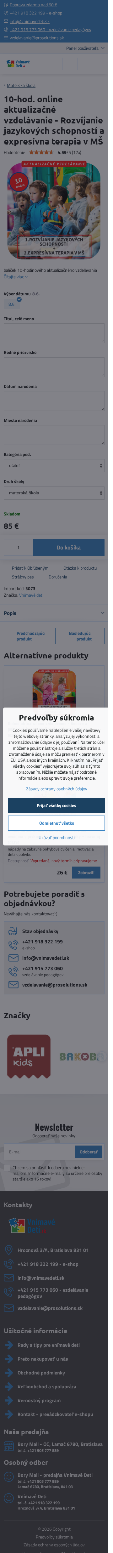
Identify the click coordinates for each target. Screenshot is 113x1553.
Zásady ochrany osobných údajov (56, 788)
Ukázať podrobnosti (57, 837)
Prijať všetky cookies (56, 805)
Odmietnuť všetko (56, 823)
